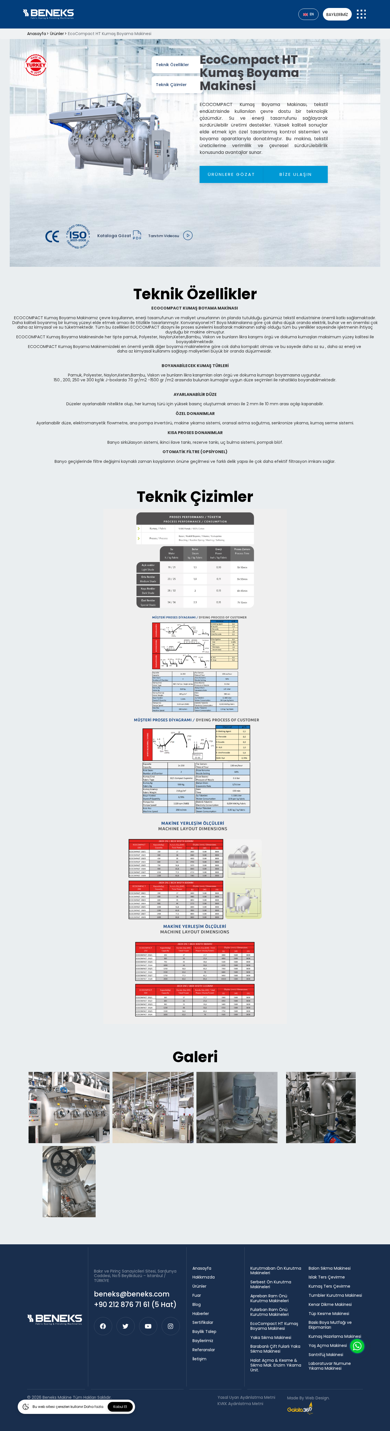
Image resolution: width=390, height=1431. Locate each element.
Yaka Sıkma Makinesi (270, 1337)
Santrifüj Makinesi (326, 1354)
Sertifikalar (202, 1322)
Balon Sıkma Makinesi (330, 1268)
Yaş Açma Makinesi (328, 1345)
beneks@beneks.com (132, 1294)
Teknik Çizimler (171, 84)
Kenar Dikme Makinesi (330, 1304)
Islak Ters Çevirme (327, 1277)
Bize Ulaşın (296, 174)
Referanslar (203, 1349)
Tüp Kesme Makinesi (329, 1313)
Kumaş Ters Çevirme (329, 1286)
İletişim (199, 1359)
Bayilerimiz (337, 14)
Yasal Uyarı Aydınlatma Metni (246, 1397)
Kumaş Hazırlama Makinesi (335, 1336)
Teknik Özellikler (172, 65)
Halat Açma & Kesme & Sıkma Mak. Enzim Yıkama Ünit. (275, 1365)
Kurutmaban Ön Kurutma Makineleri (275, 1271)
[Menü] (361, 14)
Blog (196, 1304)
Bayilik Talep (204, 1331)
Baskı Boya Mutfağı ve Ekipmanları (330, 1325)
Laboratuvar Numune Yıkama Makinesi (330, 1366)
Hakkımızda (203, 1277)
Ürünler (199, 1286)
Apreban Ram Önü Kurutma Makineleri (269, 1298)
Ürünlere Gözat (231, 174)
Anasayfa (201, 1268)
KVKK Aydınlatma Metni (240, 1403)
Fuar (196, 1295)
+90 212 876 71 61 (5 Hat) (135, 1304)
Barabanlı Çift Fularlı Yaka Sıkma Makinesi (275, 1349)
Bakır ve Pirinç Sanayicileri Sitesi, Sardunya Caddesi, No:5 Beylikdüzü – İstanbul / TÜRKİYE (135, 1276)
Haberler (200, 1313)
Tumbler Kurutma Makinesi (335, 1295)
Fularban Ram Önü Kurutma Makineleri (269, 1312)
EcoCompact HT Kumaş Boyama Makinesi (274, 1326)
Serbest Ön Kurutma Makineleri (270, 1284)
